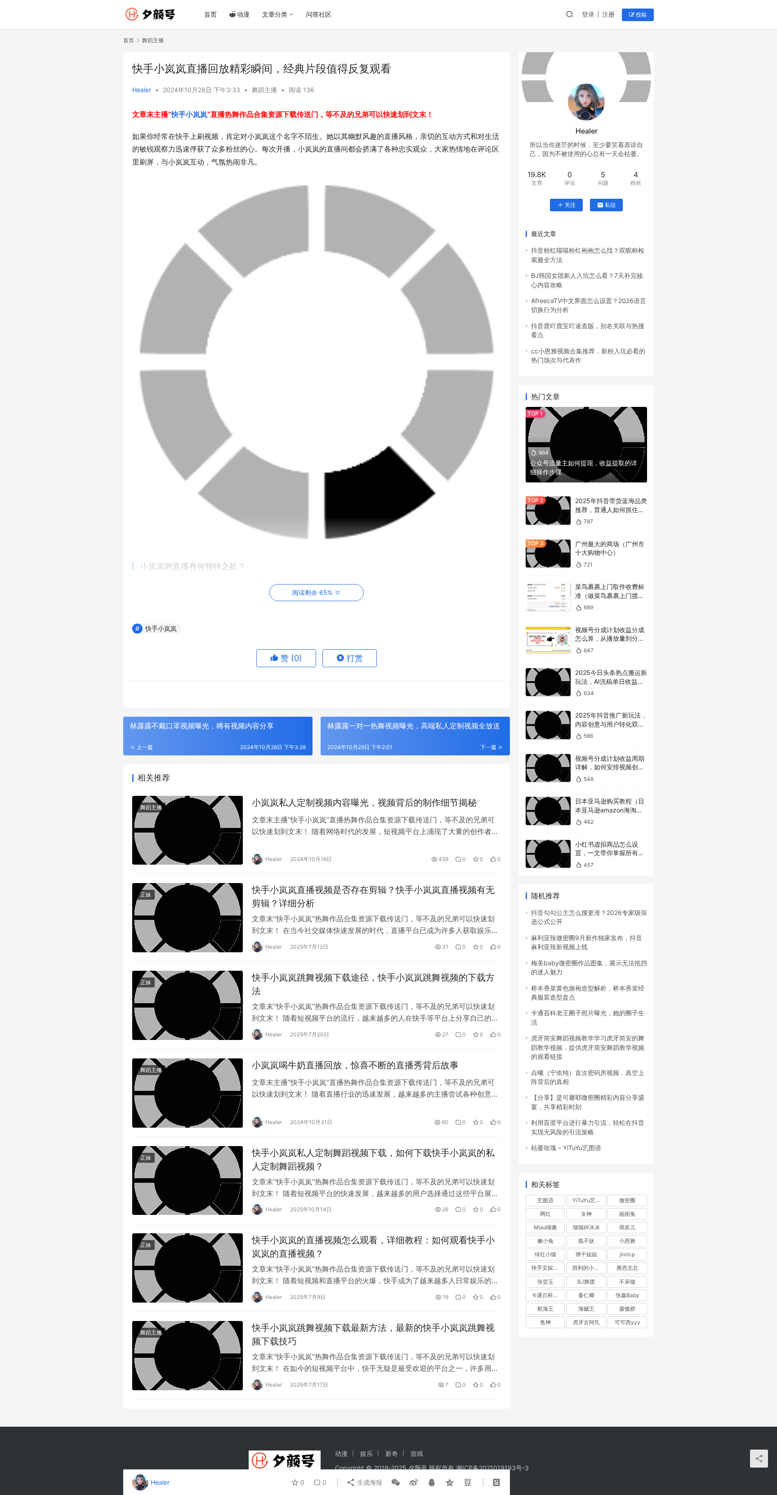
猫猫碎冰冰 (586, 1227)
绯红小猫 (545, 1254)
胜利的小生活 (588, 1267)
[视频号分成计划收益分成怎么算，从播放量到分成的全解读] (548, 639)
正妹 (145, 894)
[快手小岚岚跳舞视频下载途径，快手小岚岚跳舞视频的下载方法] (187, 1005)
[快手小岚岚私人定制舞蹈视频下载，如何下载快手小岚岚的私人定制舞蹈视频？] (187, 1180)
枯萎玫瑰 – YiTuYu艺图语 (566, 1147)
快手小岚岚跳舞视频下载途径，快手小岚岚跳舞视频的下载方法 (373, 984)
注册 (608, 14)
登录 (588, 14)
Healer (141, 90)
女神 (586, 1213)
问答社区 (318, 14)
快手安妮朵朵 (547, 1267)
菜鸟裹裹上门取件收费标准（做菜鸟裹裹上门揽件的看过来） (609, 595)
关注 (570, 204)
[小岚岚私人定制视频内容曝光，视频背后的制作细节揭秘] (187, 830)
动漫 (243, 14)
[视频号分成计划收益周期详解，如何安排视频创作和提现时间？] (548, 768)
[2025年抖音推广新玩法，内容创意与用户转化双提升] (548, 725)
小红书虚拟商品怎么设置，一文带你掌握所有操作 (609, 853)
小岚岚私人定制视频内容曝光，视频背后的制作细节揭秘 (364, 802)
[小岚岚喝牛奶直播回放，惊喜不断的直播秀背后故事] (187, 1093)
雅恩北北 (627, 1267)
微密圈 (627, 1200)
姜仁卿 (586, 1295)
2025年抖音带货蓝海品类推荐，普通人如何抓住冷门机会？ (611, 509)
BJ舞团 (586, 1281)
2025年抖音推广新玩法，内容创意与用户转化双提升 (611, 723)
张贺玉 (545, 1281)
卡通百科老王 (547, 1295)
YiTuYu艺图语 (589, 1200)
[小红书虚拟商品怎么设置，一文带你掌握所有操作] (548, 854)
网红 (545, 1213)
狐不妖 (586, 1240)
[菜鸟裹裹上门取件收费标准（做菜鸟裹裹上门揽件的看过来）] (548, 596)
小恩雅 (627, 1240)
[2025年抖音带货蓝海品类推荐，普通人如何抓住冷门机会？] (548, 510)
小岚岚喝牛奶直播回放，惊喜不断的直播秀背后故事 (355, 1065)
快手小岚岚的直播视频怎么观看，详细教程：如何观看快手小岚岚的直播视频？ (373, 1246)
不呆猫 (627, 1281)
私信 (610, 204)
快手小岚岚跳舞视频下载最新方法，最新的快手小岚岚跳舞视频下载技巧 (373, 1334)
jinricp (627, 1254)
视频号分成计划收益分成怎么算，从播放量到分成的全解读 (609, 638)
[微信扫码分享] (396, 1482)
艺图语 (545, 1200)
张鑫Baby (627, 1295)
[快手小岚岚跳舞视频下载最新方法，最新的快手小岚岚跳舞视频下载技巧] (187, 1355)
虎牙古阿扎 (586, 1322)
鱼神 (545, 1322)
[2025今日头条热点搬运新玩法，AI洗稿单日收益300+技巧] (548, 682)
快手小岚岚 (189, 114)
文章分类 (274, 14)
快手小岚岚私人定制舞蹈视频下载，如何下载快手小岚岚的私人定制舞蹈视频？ (373, 1159)
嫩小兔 (545, 1240)
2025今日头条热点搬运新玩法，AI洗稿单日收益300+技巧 (611, 681)
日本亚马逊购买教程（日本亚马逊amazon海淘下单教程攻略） (609, 809)
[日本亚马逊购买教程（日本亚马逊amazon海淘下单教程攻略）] (548, 811)
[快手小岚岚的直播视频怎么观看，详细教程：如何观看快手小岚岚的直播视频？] (187, 1268)
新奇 (391, 1453)
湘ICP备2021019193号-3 (492, 1468)
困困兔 (627, 1213)
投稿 (640, 14)
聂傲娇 (627, 1308)
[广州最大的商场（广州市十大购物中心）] (548, 554)
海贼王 (586, 1308)
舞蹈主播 (264, 90)
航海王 (545, 1308)
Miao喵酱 (545, 1227)
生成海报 (368, 1482)
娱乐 (366, 1453)
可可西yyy (627, 1322)
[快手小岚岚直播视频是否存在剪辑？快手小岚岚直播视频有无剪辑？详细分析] (187, 917)
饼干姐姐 (586, 1254)
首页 (210, 14)
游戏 (417, 1453)
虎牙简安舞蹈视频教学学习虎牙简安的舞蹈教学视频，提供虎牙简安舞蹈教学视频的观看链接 (587, 1047)
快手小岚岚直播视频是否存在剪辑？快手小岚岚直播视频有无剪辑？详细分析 (373, 896)
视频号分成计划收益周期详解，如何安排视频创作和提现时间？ (609, 767)
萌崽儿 (627, 1227)
